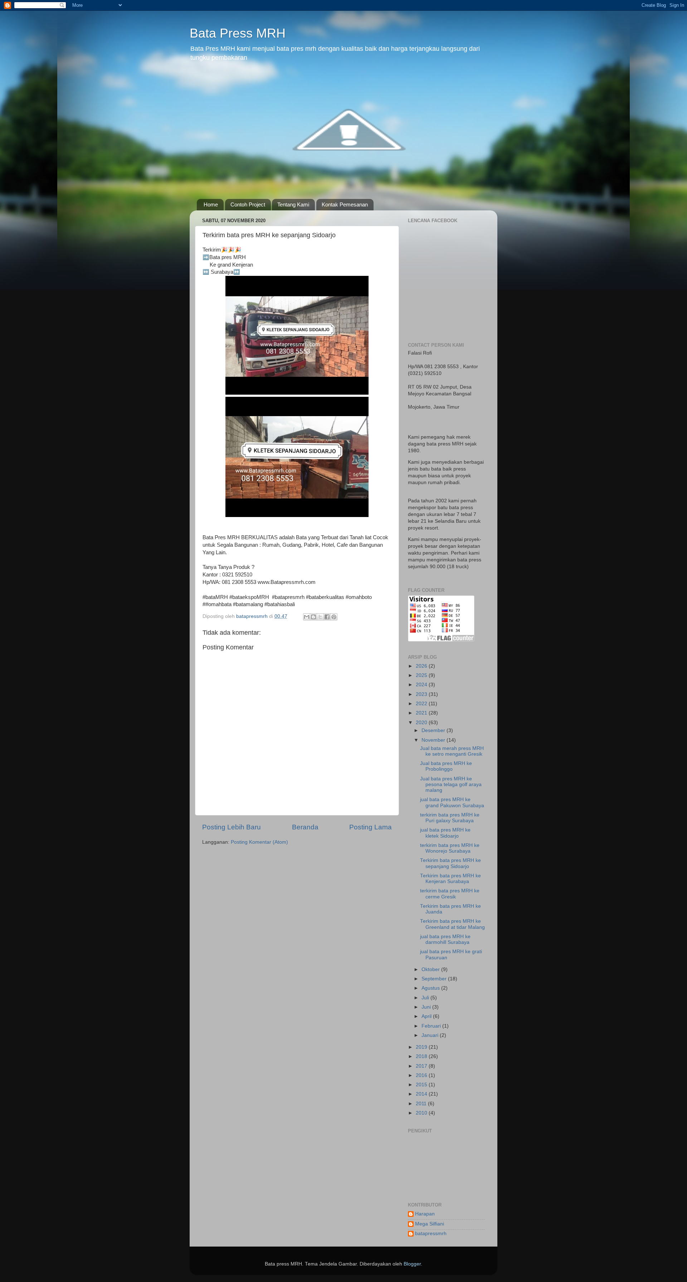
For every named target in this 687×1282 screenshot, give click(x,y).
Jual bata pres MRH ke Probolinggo (446, 766)
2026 (422, 666)
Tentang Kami (293, 204)
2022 (422, 703)
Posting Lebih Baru (231, 827)
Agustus (431, 988)
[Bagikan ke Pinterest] (333, 616)
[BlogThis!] (313, 616)
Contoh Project (247, 204)
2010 (422, 1113)
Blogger (412, 1264)
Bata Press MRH (238, 33)
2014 (422, 1094)
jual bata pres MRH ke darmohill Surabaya (445, 939)
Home (211, 204)
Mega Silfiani (429, 1224)
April (427, 1016)
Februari (432, 1026)
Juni (427, 1007)
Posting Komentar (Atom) (259, 842)
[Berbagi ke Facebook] (327, 616)
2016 (422, 1075)
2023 (422, 694)
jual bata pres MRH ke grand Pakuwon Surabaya (452, 802)
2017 (422, 1066)
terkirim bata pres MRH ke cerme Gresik (449, 893)
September (435, 978)
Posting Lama (370, 827)
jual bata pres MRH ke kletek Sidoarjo (445, 832)
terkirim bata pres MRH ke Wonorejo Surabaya (449, 848)
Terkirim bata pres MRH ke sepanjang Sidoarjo (450, 863)
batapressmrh (431, 1233)
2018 (422, 1056)
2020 (422, 722)
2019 (422, 1047)
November (434, 740)
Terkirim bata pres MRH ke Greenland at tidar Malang (452, 924)
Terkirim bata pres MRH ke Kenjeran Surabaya (450, 878)
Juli (426, 997)
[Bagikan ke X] (320, 616)
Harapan (425, 1214)
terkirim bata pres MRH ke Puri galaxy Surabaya (449, 817)
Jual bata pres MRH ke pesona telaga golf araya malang (451, 784)
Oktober (431, 969)
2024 (422, 684)
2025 (422, 675)
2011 (422, 1103)
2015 (422, 1084)
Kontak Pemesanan (345, 204)
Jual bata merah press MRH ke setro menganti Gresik (452, 751)
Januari (431, 1035)
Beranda (305, 827)
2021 (422, 713)
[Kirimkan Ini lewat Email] (306, 616)
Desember (434, 730)
